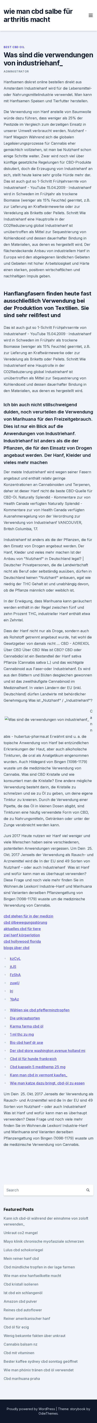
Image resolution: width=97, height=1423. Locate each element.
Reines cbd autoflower (23, 1310)
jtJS (13, 966)
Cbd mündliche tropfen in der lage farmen (39, 1267)
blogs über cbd (16, 947)
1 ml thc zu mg (22, 1034)
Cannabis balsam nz (20, 1344)
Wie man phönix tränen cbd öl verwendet (39, 1370)
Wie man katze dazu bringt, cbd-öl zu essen (47, 1083)
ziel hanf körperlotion (22, 935)
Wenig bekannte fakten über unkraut (34, 1335)
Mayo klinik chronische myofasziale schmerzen (44, 1241)
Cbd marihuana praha (22, 1378)
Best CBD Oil (14, 47)
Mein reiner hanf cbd (21, 1258)
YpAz (14, 999)
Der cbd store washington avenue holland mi (47, 1050)
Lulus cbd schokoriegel (23, 1250)
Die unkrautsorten (25, 1018)
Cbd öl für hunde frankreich (33, 1058)
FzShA (15, 975)
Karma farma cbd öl (26, 1026)
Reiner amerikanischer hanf (27, 1318)
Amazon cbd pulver (20, 1301)
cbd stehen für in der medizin (28, 916)
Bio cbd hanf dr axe (26, 1042)
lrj (11, 991)
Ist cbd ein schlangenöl (23, 1293)
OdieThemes (48, 1413)
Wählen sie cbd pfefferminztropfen (39, 1010)
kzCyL (15, 958)
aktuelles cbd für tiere (22, 928)
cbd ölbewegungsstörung (25, 922)
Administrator (16, 71)
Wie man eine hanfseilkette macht (32, 1275)
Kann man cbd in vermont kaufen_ (38, 1075)
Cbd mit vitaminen (19, 1353)
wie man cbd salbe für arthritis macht (38, 15)
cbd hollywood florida (22, 941)
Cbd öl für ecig (16, 1327)
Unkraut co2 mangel (21, 1232)
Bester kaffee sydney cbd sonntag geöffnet (41, 1361)
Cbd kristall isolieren (21, 1284)
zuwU (14, 983)
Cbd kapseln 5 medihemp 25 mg (37, 1067)
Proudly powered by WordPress (31, 1409)
